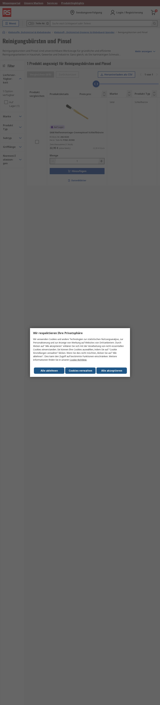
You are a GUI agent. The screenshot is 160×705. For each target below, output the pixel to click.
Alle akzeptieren (111, 370)
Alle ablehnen (49, 370)
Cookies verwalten (80, 370)
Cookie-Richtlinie (78, 359)
